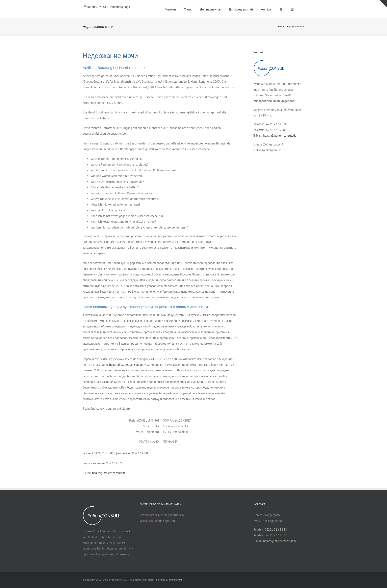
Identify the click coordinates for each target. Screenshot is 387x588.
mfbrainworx (175, 579)
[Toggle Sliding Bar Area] (383, 3)
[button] (303, 9)
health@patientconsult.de (126, 365)
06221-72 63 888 (276, 124)
